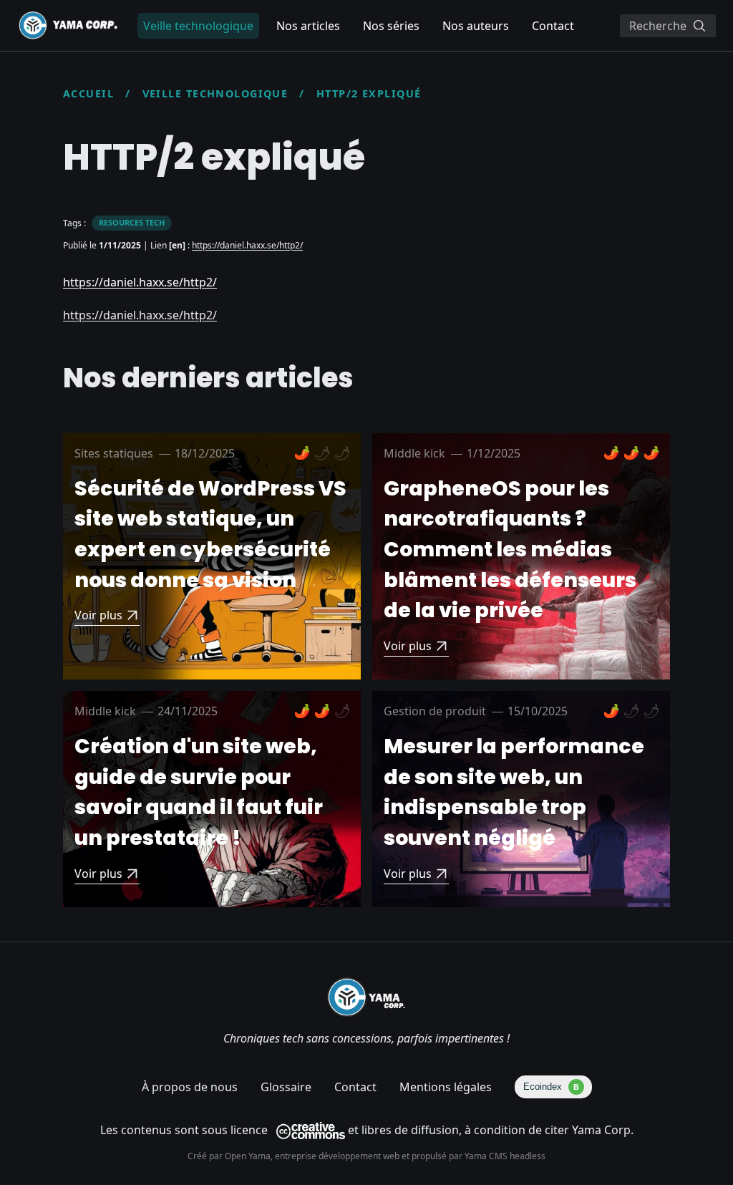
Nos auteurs (475, 26)
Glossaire (286, 1087)
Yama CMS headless (505, 1156)
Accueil (88, 93)
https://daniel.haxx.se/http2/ (247, 245)
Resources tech (132, 222)
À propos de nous (190, 1087)
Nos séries (391, 26)
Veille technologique (215, 93)
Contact (553, 26)
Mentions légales (445, 1087)
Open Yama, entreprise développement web (313, 1156)
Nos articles (308, 26)
